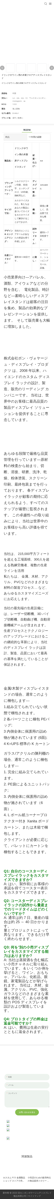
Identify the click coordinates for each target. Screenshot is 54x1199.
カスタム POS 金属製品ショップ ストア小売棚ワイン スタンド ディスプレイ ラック (14, 1179)
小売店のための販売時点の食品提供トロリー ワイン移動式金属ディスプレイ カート (39, 1179)
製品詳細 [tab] (27, 130)
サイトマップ (34, 1196)
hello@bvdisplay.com (22, 1125)
